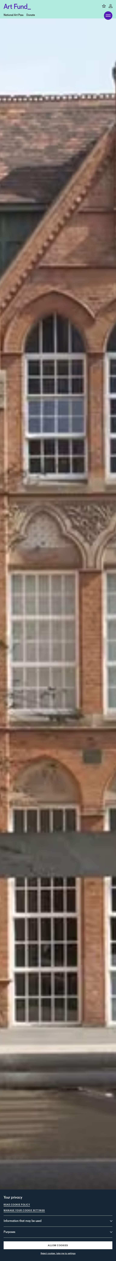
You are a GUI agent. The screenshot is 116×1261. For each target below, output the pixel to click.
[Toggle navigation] (108, 15)
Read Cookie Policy (17, 1204)
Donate (30, 15)
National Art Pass (13, 15)
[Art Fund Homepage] (17, 7)
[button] (58, 1245)
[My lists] (104, 6)
